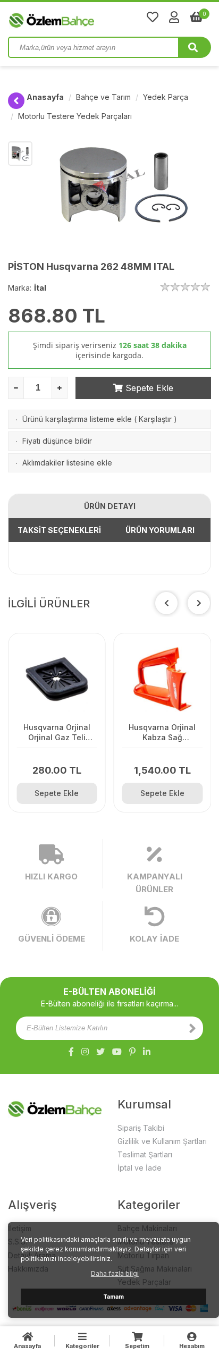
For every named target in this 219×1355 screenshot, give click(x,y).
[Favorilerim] (152, 17)
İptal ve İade (139, 1167)
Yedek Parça (165, 96)
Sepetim (137, 1346)
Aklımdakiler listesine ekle (67, 462)
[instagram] (85, 1051)
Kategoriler (82, 1346)
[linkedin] (146, 1051)
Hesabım (192, 1346)
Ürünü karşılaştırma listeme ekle (77, 419)
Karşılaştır (155, 419)
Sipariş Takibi (140, 1127)
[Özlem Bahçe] (85, 18)
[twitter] (100, 1051)
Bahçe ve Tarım (103, 96)
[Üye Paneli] (174, 17)
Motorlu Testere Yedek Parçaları (75, 116)
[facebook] (71, 1051)
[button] (199, 603)
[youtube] (117, 1051)
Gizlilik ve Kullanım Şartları (162, 1141)
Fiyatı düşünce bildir (57, 440)
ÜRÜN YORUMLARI (160, 530)
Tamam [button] (113, 1296)
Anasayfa (45, 96)
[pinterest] (132, 1051)
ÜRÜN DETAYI (110, 506)
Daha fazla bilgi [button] (115, 1273)
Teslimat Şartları (144, 1154)
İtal (40, 287)
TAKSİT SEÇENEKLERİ (59, 530)
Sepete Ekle (148, 388)
